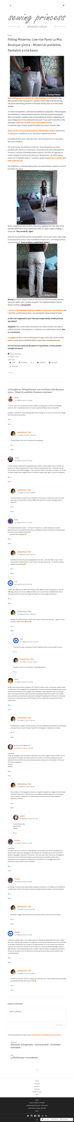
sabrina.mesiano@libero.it (22, 745)
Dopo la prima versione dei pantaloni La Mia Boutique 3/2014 (31, 131)
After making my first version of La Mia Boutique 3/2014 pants (33, 98)
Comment (59, 1025)
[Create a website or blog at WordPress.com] (37, 1120)
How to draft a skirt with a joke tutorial (36, 122)
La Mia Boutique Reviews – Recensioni (37, 1105)
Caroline (17, 458)
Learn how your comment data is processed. (46, 1035)
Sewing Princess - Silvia (24, 432)
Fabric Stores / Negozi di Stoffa (37, 1108)
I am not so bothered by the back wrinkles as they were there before (35, 310)
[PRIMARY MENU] (63, 5)
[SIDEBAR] (37, 1070)
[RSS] (46, 1115)
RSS (37, 1094)
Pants (10, 35)
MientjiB (17, 932)
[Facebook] (35, 1115)
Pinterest (37, 1089)
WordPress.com (37, 1092)
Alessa (16, 679)
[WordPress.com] (42, 1115)
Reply (9, 424)
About (37, 1111)
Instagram (37, 1083)
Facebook (37, 1086)
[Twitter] (28, 1115)
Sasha (16, 520)
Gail (16, 581)
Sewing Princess (15, 354)
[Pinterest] (38, 1115)
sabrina (22, 816)
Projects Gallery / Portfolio (37, 1102)
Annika (17, 397)
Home (37, 1100)
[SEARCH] (10, 5)
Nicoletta (17, 840)
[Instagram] (31, 1115)
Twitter (37, 1081)
